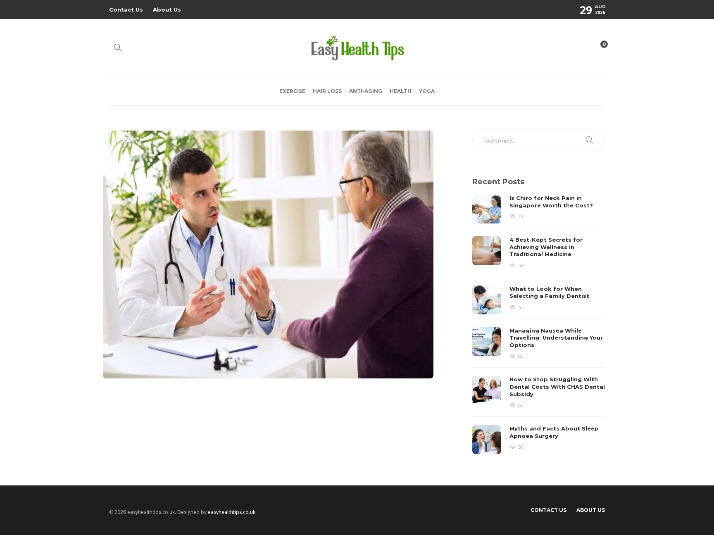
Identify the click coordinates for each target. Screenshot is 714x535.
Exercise (292, 91)
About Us (167, 9)
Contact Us (126, 9)
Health (401, 91)
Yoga (427, 91)
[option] (538, 324)
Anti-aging (365, 91)
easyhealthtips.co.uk (231, 512)
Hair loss (327, 91)
